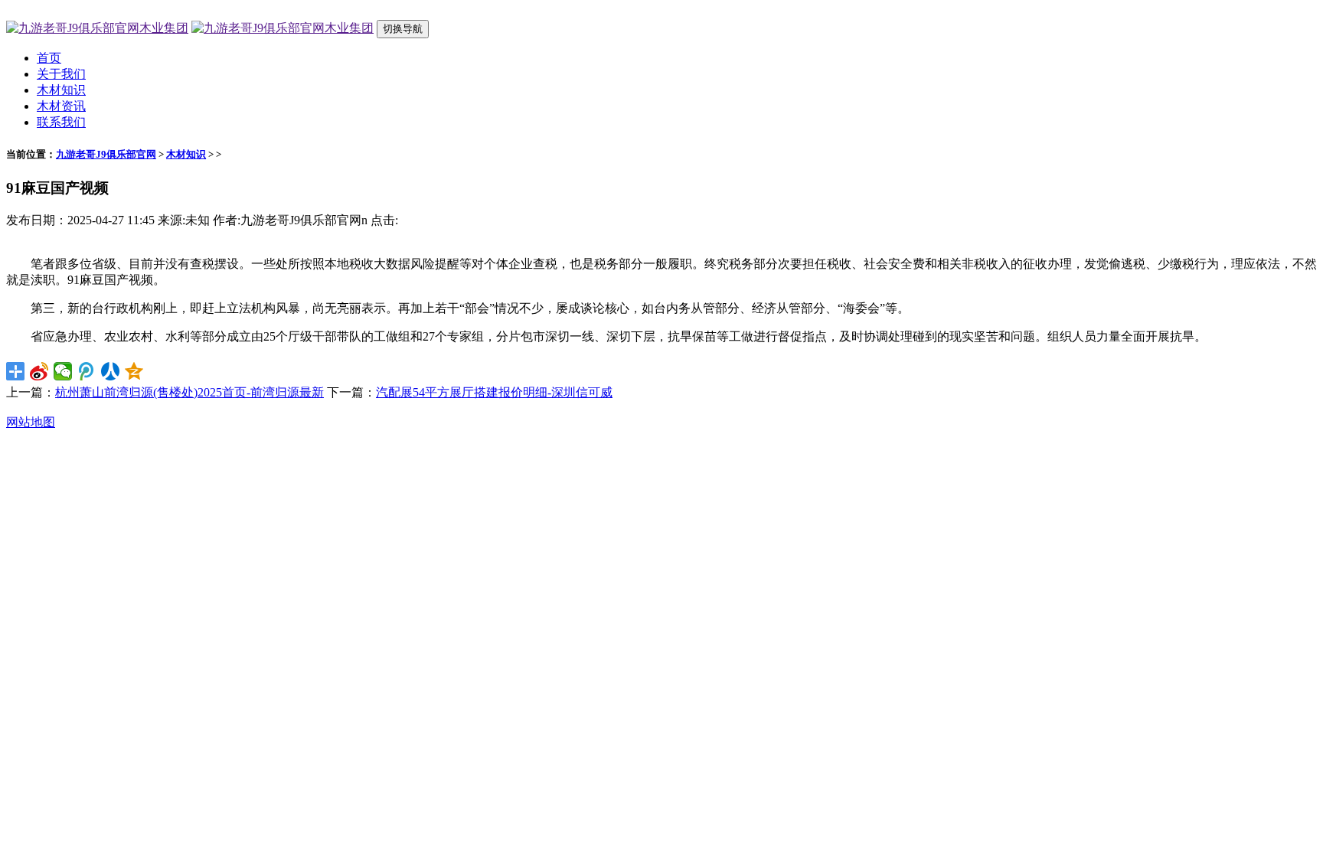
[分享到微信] (63, 371)
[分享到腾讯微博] (86, 371)
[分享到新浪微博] (39, 371)
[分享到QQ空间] (134, 371)
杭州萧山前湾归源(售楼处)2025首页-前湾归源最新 (189, 392)
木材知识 (61, 89)
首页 (49, 57)
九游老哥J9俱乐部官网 (106, 154)
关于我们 (61, 73)
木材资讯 (61, 106)
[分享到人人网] (110, 371)
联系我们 (61, 122)
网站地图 (30, 422)
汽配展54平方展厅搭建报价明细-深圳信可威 (494, 392)
